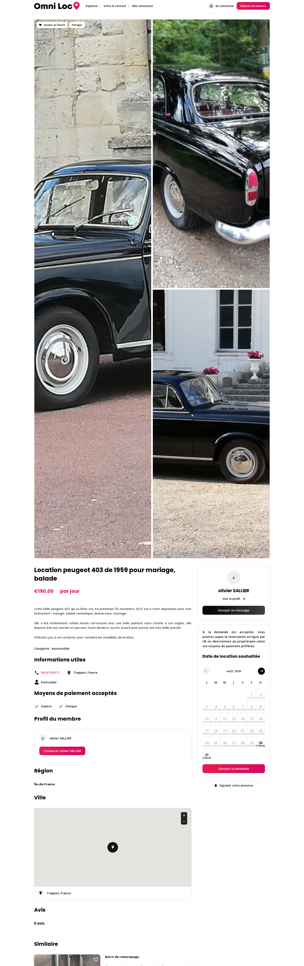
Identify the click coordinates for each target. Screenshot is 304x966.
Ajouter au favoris (54, 25)
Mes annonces (142, 6)
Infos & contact (115, 6)
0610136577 (50, 672)
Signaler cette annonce (236, 786)
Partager (77, 25)
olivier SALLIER (60, 738)
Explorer (92, 6)
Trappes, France (59, 893)
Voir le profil (232, 599)
